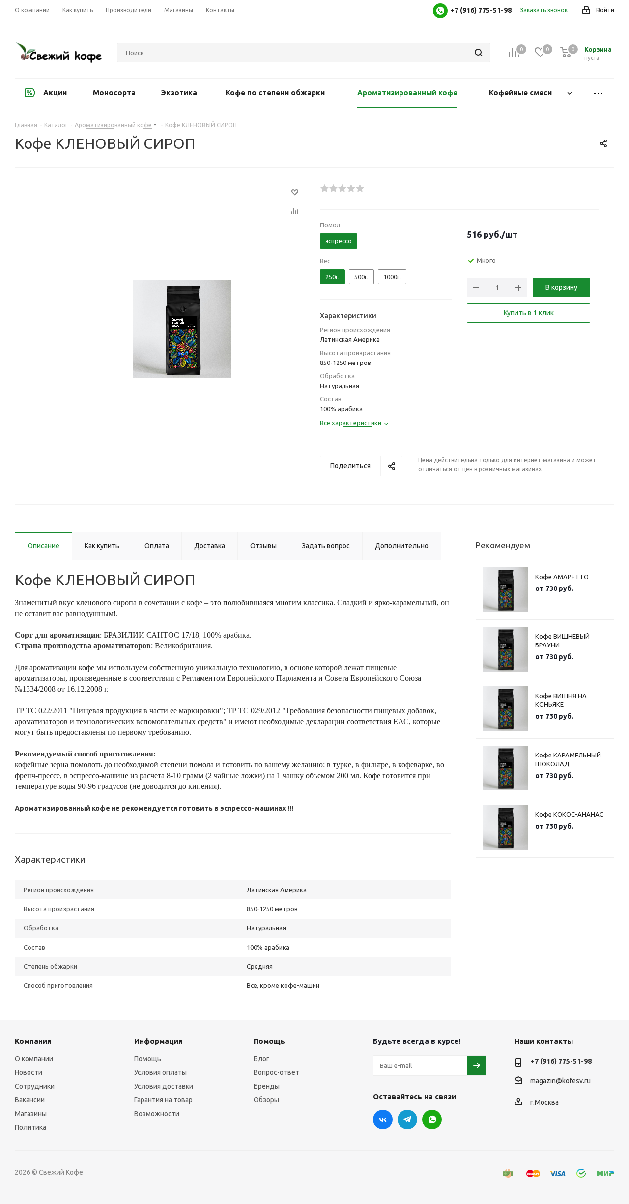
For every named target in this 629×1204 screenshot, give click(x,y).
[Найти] (478, 52)
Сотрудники (35, 1086)
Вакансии (30, 1100)
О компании (34, 1059)
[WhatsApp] (440, 10)
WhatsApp (432, 1119)
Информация (158, 1041)
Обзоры (266, 1100)
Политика (30, 1127)
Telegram (407, 1119)
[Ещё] (598, 93)
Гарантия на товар (163, 1100)
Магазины (31, 1114)
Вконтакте (383, 1119)
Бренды (267, 1086)
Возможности (156, 1114)
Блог (261, 1059)
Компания (33, 1041)
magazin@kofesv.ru (560, 1081)
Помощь (147, 1059)
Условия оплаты (160, 1072)
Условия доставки (163, 1086)
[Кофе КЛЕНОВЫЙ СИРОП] (182, 329)
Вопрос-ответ (276, 1072)
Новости (28, 1072)
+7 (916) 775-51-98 (561, 1061)
